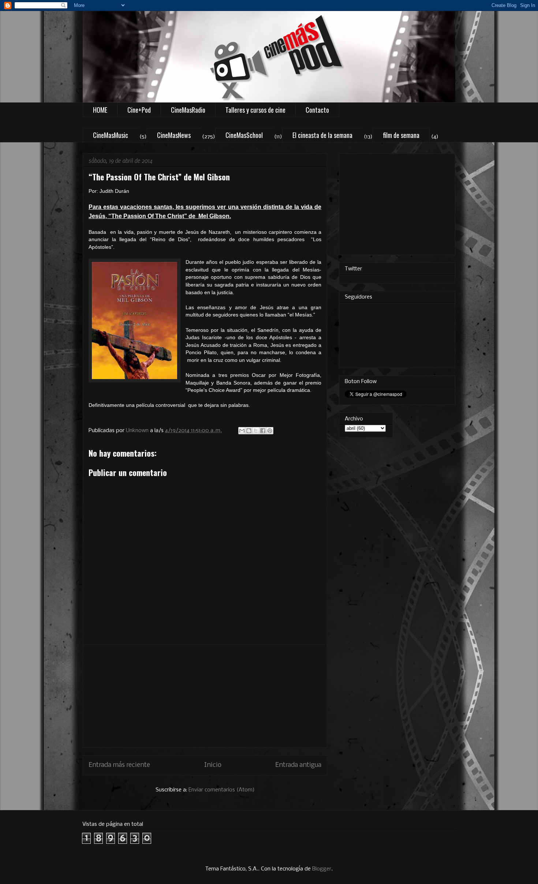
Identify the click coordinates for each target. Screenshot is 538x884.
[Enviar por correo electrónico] (242, 430)
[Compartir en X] (255, 430)
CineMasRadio (188, 110)
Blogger (321, 869)
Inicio (212, 765)
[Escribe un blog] (249, 430)
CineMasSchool (244, 135)
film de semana (401, 135)
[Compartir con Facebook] (262, 430)
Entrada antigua (298, 765)
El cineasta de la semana (322, 135)
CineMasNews (174, 135)
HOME (100, 110)
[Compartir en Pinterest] (269, 430)
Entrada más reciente (119, 765)
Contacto (317, 110)
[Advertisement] (205, 696)
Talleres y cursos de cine (255, 110)
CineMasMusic (110, 135)
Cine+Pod (139, 110)
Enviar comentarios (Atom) (221, 790)
